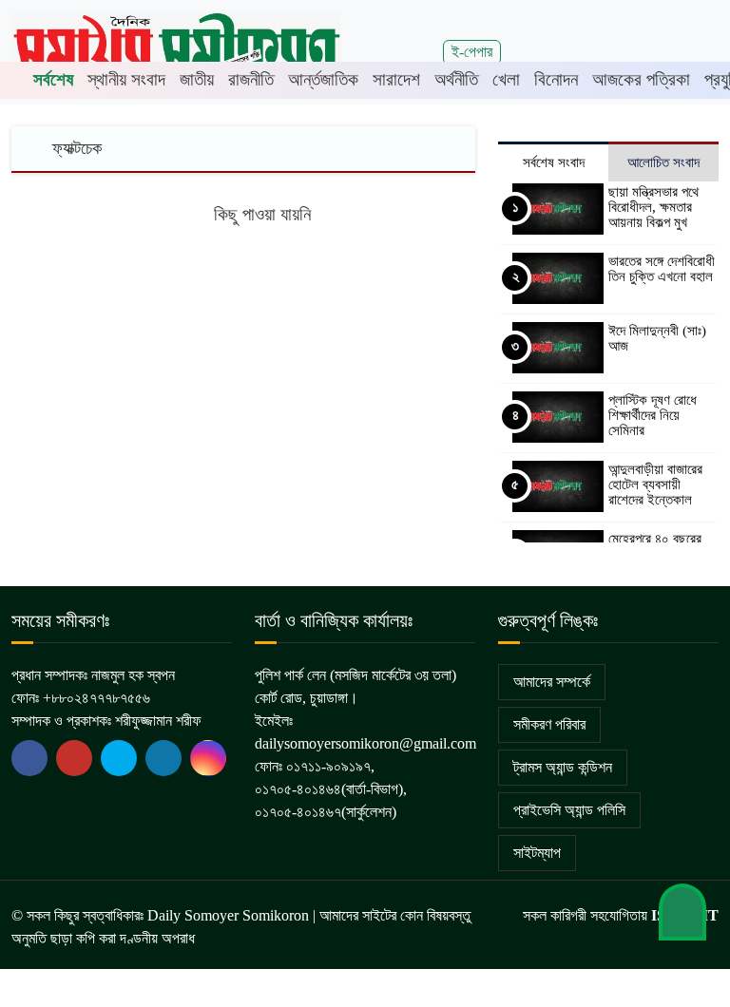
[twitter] (74, 758)
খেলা (506, 79)
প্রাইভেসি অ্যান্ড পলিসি (569, 810)
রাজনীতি (251, 79)
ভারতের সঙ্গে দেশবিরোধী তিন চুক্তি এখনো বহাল (661, 269)
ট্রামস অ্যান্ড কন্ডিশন (562, 767)
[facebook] (29, 758)
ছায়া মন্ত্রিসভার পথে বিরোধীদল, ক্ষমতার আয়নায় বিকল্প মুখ (653, 207)
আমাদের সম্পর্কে (551, 682)
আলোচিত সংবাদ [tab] (663, 162)
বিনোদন (556, 79)
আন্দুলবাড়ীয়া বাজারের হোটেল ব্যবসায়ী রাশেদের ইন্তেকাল (655, 484)
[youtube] (119, 758)
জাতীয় (197, 79)
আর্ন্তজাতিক (323, 79)
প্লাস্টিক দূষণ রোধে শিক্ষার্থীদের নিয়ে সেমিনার (652, 415)
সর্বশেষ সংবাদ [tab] (554, 162)
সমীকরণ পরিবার (549, 724)
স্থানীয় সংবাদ (126, 79)
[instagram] (208, 758)
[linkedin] (163, 758)
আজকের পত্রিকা (641, 79)
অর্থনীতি (456, 79)
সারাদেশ (396, 79)
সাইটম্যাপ (537, 853)
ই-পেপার (471, 52)
